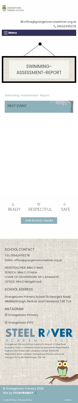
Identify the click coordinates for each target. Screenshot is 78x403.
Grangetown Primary (22, 315)
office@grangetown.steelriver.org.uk (49, 22)
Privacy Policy (25, 399)
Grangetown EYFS (20, 323)
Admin (68, 399)
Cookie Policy (9, 399)
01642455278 (66, 26)
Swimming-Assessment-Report (27, 95)
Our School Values (39, 220)
